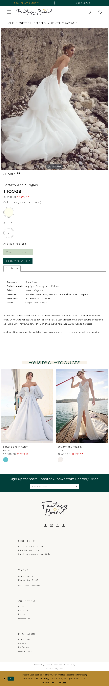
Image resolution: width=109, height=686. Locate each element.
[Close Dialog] (4, 678)
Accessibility (39, 665)
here (64, 682)
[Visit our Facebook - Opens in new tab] (46, 525)
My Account (24, 647)
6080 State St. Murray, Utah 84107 (28, 578)
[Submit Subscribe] (76, 486)
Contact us (24, 639)
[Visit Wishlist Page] (100, 12)
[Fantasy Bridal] (34, 12)
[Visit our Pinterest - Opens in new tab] (57, 525)
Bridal (21, 606)
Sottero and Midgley (32, 23)
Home (10, 23)
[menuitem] (9, 12)
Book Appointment (18, 261)
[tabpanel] (54, 99)
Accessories (24, 618)
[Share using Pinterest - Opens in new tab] (18, 174)
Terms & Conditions (54, 665)
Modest (22, 614)
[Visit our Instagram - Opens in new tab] (52, 525)
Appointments (25, 651)
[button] (9, 12)
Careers (22, 643)
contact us (76, 332)
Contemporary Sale (64, 23)
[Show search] (89, 12)
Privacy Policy (69, 665)
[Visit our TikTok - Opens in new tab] (63, 525)
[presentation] (27, 406)
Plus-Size (23, 610)
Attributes (12, 268)
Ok (10, 678)
